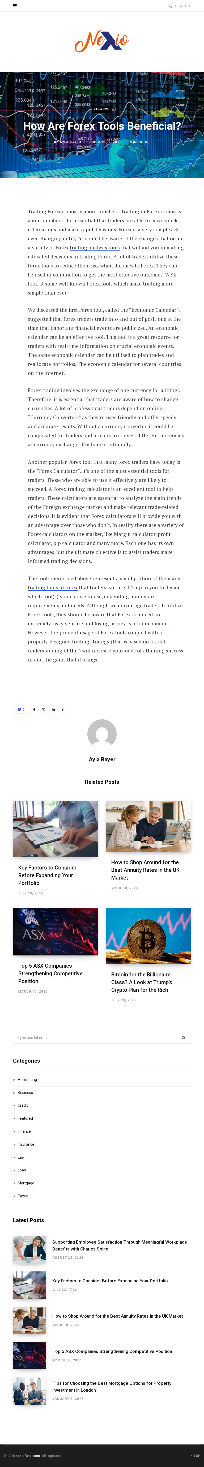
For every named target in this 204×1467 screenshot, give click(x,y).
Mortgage (26, 1183)
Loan (22, 1170)
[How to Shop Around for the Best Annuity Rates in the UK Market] (148, 826)
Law (21, 1157)
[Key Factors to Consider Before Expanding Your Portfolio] (55, 829)
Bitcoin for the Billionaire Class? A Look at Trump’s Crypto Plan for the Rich (141, 982)
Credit (23, 1105)
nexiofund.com (28, 1456)
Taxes (23, 1196)
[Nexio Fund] (102, 42)
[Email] (9, 265)
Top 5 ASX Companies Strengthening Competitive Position (50, 973)
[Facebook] (9, 209)
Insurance (26, 1144)
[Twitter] (9, 223)
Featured (25, 1118)
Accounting (27, 1079)
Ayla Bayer (70, 142)
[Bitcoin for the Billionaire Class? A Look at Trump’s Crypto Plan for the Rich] (148, 936)
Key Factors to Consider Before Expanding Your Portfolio (47, 875)
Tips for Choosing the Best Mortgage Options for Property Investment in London (111, 1387)
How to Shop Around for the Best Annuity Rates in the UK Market (145, 870)
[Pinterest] (9, 237)
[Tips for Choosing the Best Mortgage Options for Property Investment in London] (32, 1391)
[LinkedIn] (9, 251)
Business (25, 1092)
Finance (101, 109)
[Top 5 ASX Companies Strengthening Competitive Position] (55, 931)
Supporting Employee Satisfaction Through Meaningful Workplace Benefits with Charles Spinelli (119, 1245)
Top (196, 1456)
